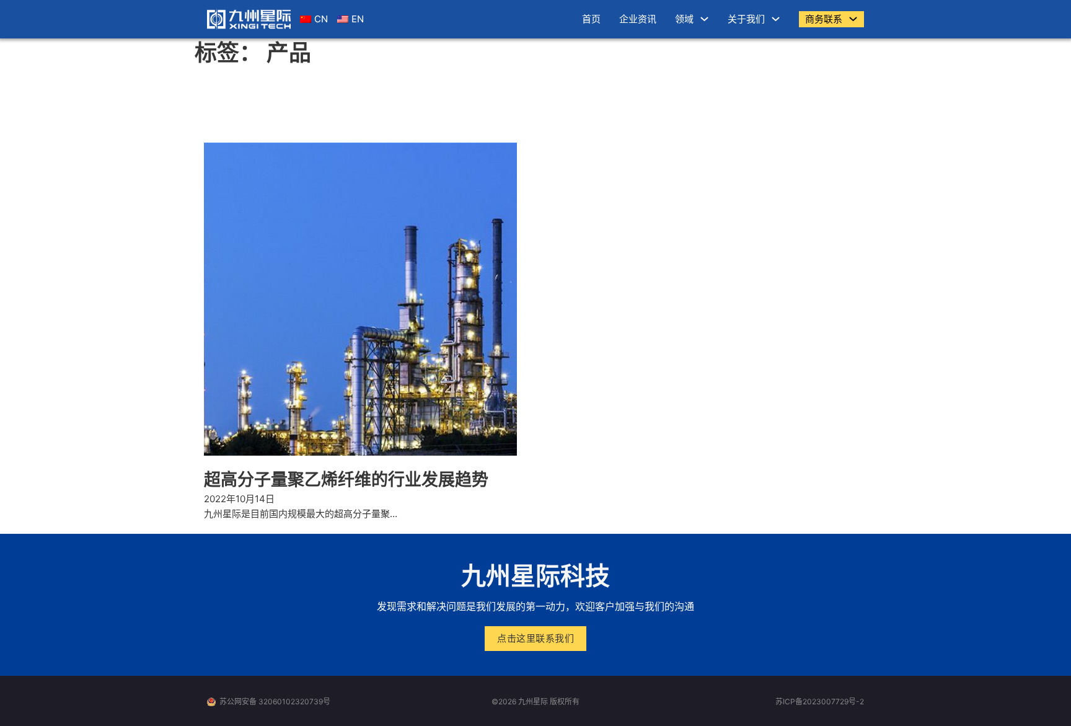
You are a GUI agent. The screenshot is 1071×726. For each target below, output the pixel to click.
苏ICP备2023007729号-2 (819, 701)
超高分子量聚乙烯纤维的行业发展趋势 (346, 479)
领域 (684, 19)
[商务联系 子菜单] (853, 19)
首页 (591, 19)
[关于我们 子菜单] (775, 19)
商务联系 (823, 19)
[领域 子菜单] (704, 19)
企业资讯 (637, 19)
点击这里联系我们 (535, 638)
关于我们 (746, 19)
